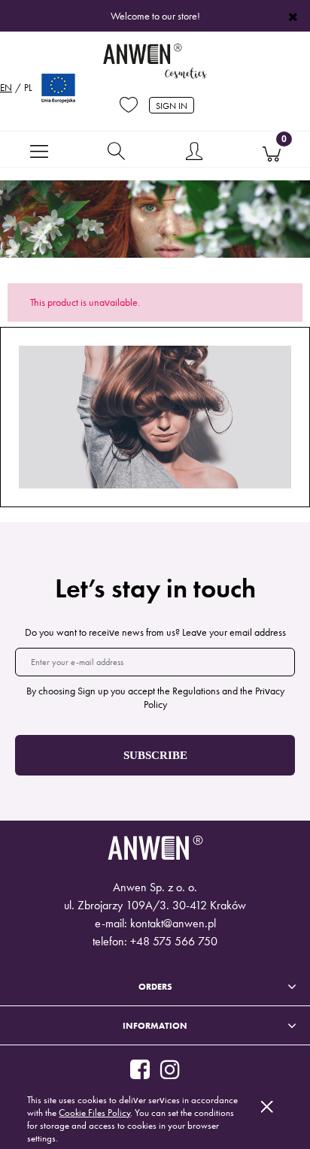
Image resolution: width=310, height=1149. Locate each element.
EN (6, 87)
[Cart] (271, 150)
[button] (39, 150)
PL (28, 87)
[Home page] (155, 62)
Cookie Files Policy (94, 1112)
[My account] (193, 153)
